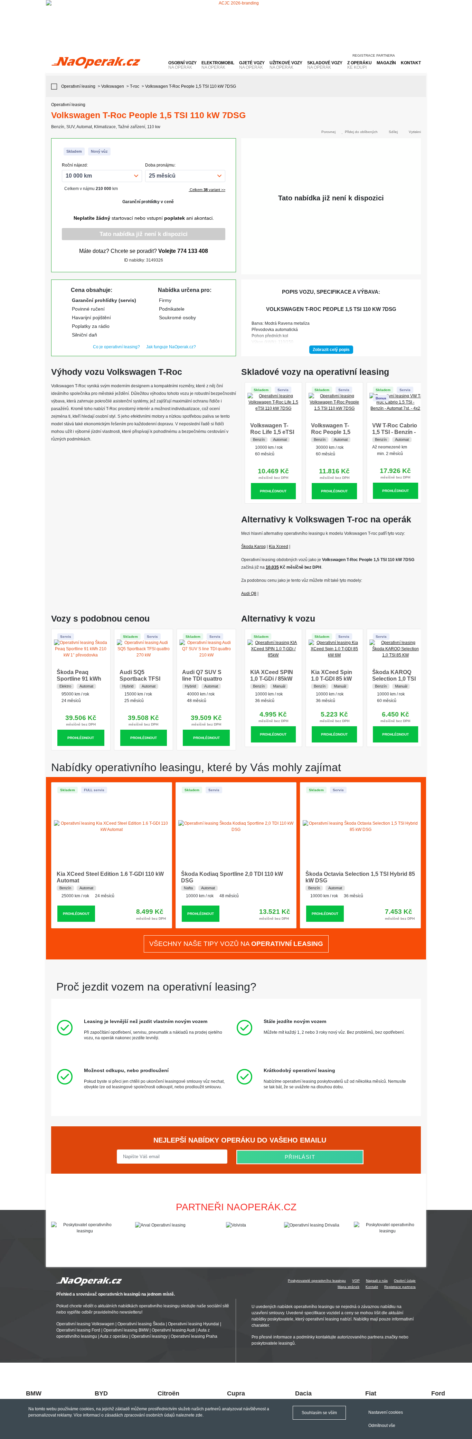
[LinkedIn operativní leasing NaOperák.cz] (418, 53)
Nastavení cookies (385, 1412)
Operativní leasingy (149, 1336)
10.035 (272, 567)
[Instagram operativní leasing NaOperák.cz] (412, 53)
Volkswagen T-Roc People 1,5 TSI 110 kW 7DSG (330, 432)
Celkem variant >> (207, 190)
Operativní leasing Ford (78, 1330)
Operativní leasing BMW (126, 1330)
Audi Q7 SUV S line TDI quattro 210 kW (202, 678)
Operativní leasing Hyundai (193, 1324)
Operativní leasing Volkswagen (85, 1324)
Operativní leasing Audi (173, 1330)
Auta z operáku (114, 1336)
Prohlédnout (270, 491)
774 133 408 (192, 251)
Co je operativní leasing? (116, 346)
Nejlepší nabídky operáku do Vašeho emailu (238, 1140)
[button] (418, 1228)
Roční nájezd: (75, 165)
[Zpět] (55, 86)
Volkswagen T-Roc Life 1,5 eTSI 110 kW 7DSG (269, 432)
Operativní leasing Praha (194, 1336)
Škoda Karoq (253, 546)
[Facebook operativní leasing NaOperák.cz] (405, 53)
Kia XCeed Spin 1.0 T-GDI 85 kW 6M (328, 678)
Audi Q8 (248, 593)
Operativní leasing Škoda (141, 1324)
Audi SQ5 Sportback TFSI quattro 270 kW (140, 678)
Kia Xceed (278, 546)
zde (199, 1415)
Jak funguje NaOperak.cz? (171, 346)
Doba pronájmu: (160, 165)
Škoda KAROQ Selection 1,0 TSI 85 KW (390, 678)
